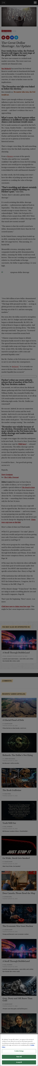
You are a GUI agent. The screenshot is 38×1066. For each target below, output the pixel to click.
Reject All (18, 1056)
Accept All (19, 1062)
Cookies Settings (18, 1051)
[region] (19, 1050)
